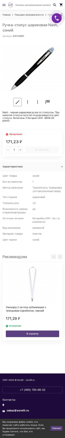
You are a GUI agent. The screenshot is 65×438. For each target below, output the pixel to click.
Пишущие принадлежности (29, 15)
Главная (6, 15)
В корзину (42, 149)
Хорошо (56, 428)
